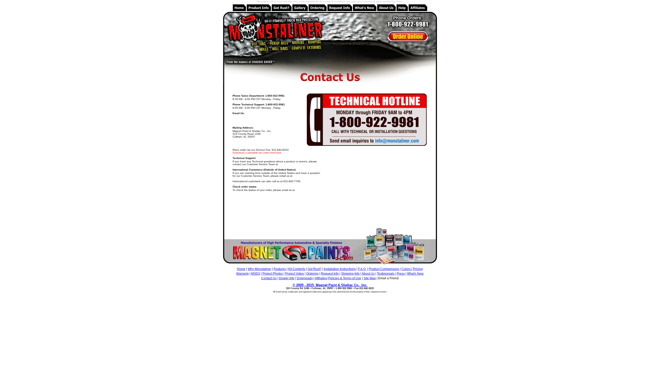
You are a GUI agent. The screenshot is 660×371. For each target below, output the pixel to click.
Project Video (294, 273)
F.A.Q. (362, 269)
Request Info (330, 273)
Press (401, 273)
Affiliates (321, 278)
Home (241, 269)
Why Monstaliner (259, 269)
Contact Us (269, 278)
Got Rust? (314, 269)
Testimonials (385, 273)
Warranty (242, 273)
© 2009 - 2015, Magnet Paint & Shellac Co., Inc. (330, 285)
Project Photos (272, 273)
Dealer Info (286, 278)
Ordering (312, 273)
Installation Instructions (340, 269)
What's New (415, 273)
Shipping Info (350, 273)
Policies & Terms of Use (344, 278)
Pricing (418, 269)
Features (280, 269)
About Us (368, 273)
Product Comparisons (384, 269)
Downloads (305, 278)
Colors (406, 269)
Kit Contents (296, 269)
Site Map (370, 278)
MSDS (255, 273)
